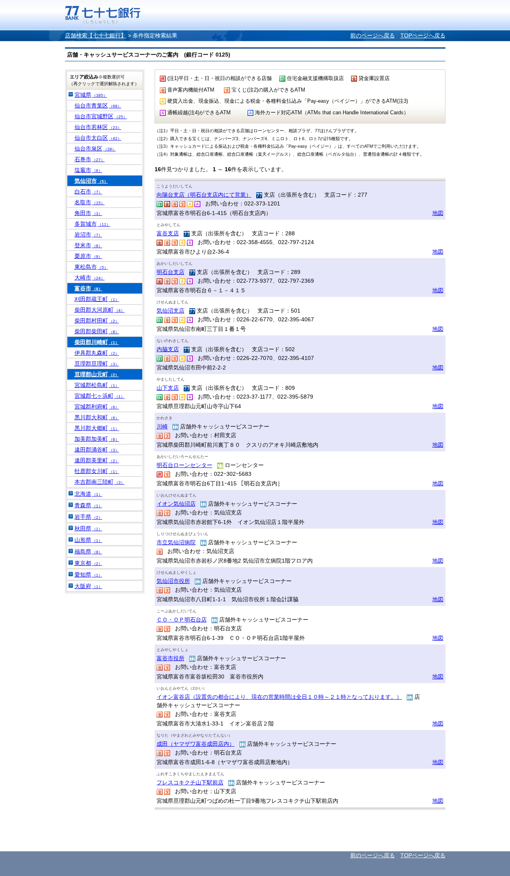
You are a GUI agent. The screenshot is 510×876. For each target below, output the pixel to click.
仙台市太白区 (98, 138)
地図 (437, 213)
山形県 (88, 540)
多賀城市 (92, 224)
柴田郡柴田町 (97, 331)
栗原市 (88, 256)
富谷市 (88, 288)
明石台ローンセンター (184, 465)
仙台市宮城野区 (101, 116)
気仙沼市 (91, 181)
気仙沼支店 (170, 310)
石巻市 (90, 159)
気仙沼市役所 (173, 581)
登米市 (88, 245)
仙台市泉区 (95, 148)
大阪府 (88, 586)
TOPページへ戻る (422, 35)
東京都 (88, 563)
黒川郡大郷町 (97, 428)
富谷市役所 (170, 658)
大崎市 (90, 277)
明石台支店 (170, 272)
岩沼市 (88, 234)
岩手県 (88, 517)
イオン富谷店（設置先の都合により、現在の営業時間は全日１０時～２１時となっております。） (279, 697)
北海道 (88, 494)
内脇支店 (168, 349)
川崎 (162, 426)
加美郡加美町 (97, 439)
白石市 (88, 191)
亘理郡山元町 (97, 374)
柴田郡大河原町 (100, 310)
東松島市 (91, 267)
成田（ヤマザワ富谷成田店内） (196, 744)
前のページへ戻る (372, 35)
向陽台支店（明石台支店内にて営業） (204, 195)
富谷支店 (168, 233)
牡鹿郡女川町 (97, 471)
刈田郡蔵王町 (97, 299)
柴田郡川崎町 (97, 342)
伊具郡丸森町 (97, 353)
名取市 (90, 202)
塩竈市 (88, 170)
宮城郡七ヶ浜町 (100, 396)
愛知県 (88, 574)
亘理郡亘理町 (97, 363)
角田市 (88, 213)
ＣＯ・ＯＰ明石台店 (182, 619)
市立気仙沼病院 (176, 542)
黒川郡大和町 (97, 417)
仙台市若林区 (98, 127)
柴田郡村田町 (97, 320)
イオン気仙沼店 (176, 504)
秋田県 (88, 528)
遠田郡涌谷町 (97, 449)
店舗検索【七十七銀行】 (95, 35)
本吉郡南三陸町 (100, 482)
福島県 (88, 551)
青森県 (88, 505)
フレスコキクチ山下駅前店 (190, 782)
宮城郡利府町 (97, 406)
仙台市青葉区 (98, 105)
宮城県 (91, 95)
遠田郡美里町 (97, 460)
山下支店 (168, 388)
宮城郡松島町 (97, 385)
